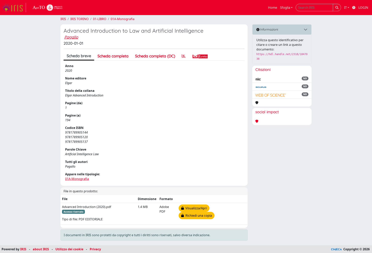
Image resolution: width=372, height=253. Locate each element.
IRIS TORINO (79, 19)
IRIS (63, 19)
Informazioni (268, 29)
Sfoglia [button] (285, 7)
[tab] (183, 56)
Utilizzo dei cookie (69, 249)
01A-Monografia (122, 19)
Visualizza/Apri (195, 208)
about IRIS (41, 249)
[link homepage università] (47, 7)
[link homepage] (14, 7)
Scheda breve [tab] (79, 55)
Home (272, 7)
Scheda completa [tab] (112, 56)
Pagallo (71, 37)
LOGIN (363, 7)
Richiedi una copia (198, 215)
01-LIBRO (99, 19)
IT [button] (345, 7)
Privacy (95, 249)
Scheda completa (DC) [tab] (155, 56)
